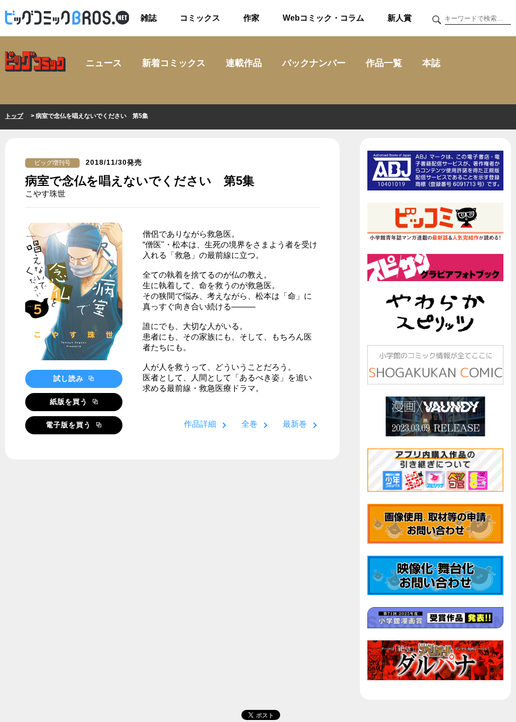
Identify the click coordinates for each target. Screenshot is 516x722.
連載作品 (244, 63)
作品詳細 (200, 424)
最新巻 (295, 424)
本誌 (431, 63)
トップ (14, 115)
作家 (251, 18)
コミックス (200, 18)
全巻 (249, 424)
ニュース (104, 63)
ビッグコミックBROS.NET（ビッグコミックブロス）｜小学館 (67, 18)
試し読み (69, 378)
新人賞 (400, 18)
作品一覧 (384, 63)
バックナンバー (314, 63)
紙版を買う (70, 402)
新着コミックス (174, 63)
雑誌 (149, 18)
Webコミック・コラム (323, 18)
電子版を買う (70, 425)
